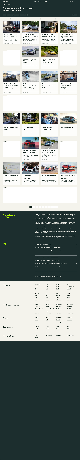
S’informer (45, 1)
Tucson (12, 43)
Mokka (11, 92)
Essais (16, 14)
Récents (30, 14)
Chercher (35, 1)
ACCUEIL (4, 4)
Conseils (23, 14)
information (8, 4)
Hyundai (9, 43)
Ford (46, 159)
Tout (4, 14)
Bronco (49, 159)
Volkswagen (66, 43)
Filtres (74, 14)
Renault (28, 159)
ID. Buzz (70, 43)
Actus (9, 14)
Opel (9, 92)
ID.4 (50, 92)
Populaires (33, 14)
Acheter (39, 1)
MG (27, 43)
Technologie (30, 43)
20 (49, 206)
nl (72, 1)
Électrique (47, 43)
